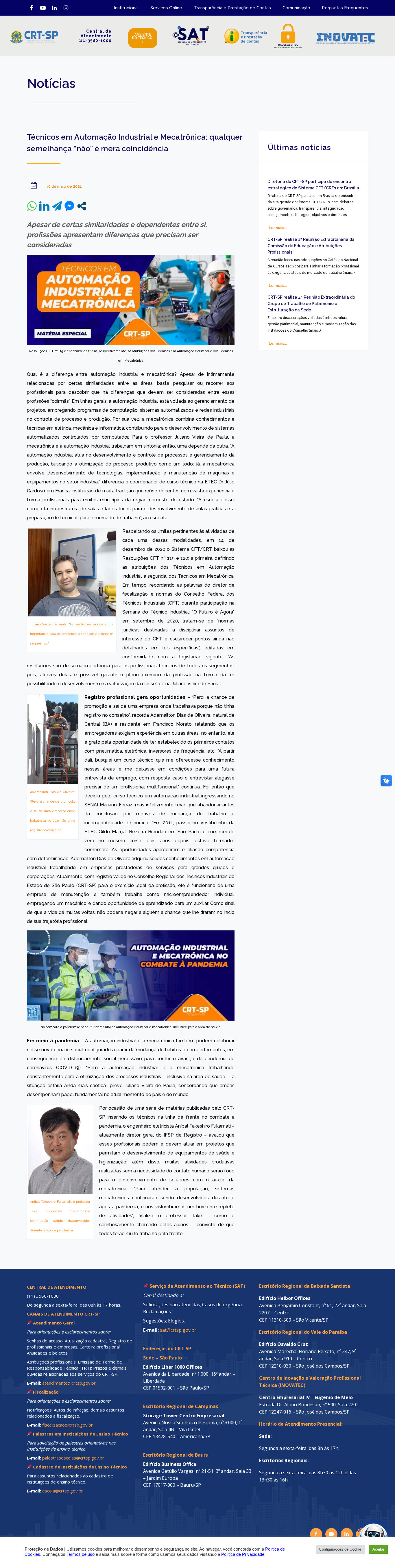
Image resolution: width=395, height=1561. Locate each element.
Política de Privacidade (242, 1554)
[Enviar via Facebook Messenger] (69, 206)
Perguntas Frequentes (345, 7)
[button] (360, 1526)
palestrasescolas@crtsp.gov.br (73, 1458)
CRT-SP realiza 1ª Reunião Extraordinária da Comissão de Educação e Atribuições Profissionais (311, 245)
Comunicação (296, 7)
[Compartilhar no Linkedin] (44, 206)
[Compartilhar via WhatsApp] (32, 206)
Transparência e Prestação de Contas (232, 7)
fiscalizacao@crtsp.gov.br (67, 1425)
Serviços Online (166, 7)
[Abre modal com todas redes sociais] (82, 206)
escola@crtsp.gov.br (62, 1491)
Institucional (126, 7)
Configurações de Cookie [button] (340, 1549)
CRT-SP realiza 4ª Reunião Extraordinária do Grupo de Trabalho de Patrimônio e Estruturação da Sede (311, 303)
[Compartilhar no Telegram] (57, 206)
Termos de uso (81, 1554)
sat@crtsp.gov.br (178, 1330)
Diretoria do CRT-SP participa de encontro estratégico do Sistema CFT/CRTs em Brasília (313, 184)
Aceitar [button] (378, 1549)
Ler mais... (278, 228)
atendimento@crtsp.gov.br (69, 1383)
